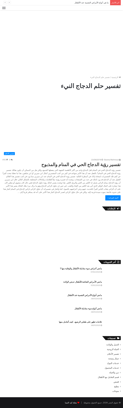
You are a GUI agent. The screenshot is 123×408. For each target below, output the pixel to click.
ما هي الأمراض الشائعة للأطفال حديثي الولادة (82, 281)
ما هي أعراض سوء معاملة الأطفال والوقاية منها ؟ (81, 268)
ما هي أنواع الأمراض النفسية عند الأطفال (92, 2)
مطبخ (116, 386)
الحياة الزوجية (113, 349)
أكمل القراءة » (113, 198)
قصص (116, 382)
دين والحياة (114, 372)
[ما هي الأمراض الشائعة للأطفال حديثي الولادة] (112, 286)
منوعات (115, 391)
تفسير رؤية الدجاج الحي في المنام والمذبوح (81, 164)
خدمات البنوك (113, 363)
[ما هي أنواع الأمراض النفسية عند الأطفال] (112, 299)
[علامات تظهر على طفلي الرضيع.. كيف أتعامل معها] (112, 326)
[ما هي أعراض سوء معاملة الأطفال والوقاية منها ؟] (112, 272)
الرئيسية (115, 77)
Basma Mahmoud (111, 160)
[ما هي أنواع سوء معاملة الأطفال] (112, 312)
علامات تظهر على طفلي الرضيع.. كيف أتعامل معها (80, 321)
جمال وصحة (113, 358)
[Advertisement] (61, 20)
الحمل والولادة (112, 344)
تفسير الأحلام (113, 354)
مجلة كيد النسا (71, 402)
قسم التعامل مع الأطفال (108, 377)
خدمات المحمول (112, 368)
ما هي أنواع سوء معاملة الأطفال (88, 308)
